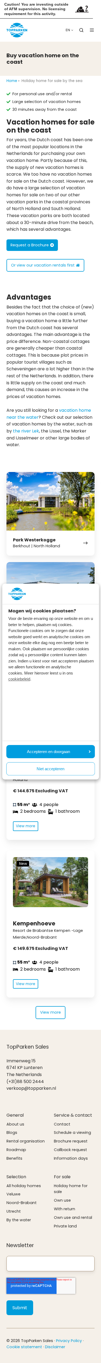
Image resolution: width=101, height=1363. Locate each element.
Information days (71, 1158)
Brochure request (71, 1141)
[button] (81, 30)
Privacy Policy (69, 1340)
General (15, 1115)
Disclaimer (55, 1347)
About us (15, 1124)
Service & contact (73, 1115)
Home (11, 80)
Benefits (14, 1158)
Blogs (11, 1132)
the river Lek (26, 431)
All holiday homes (23, 1185)
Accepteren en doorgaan (48, 751)
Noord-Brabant (21, 1202)
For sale (62, 1177)
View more (50, 1012)
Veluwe (13, 1194)
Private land (65, 1226)
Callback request (70, 1149)
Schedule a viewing (72, 1132)
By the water (18, 1220)
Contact (62, 1124)
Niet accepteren (50, 768)
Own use (62, 1200)
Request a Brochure (30, 245)
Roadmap (16, 1149)
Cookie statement (24, 1347)
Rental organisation (25, 1141)
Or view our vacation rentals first (43, 265)
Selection (16, 1177)
